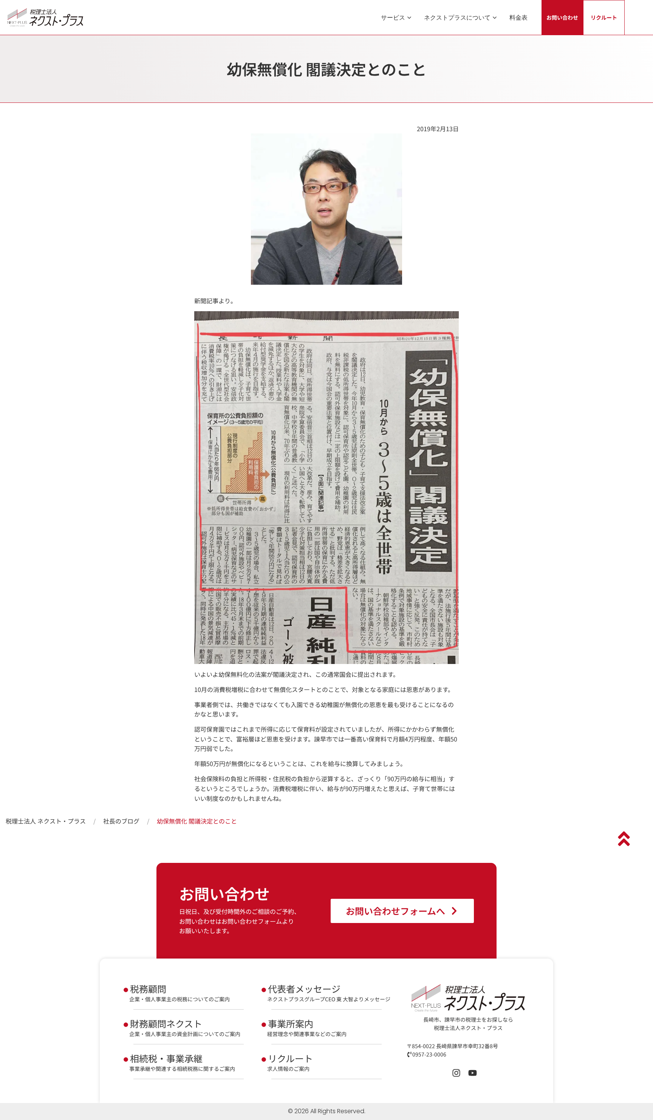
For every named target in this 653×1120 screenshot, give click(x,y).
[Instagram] (456, 1073)
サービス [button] (393, 17)
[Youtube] (472, 1073)
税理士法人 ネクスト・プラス (46, 820)
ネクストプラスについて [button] (457, 17)
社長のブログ (121, 820)
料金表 (518, 17)
